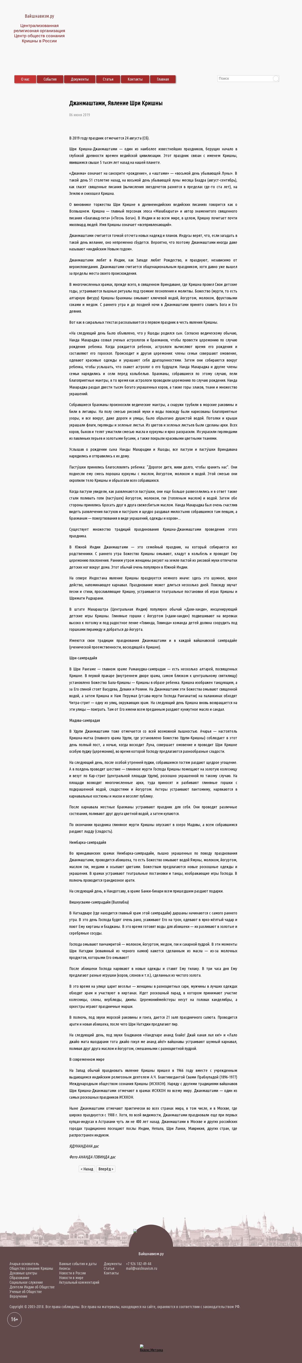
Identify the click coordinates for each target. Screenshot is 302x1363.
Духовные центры (23, 1273)
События (50, 79)
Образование (19, 1277)
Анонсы (64, 1268)
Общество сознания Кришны (31, 1268)
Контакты (135, 79)
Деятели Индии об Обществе (32, 1287)
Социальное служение (26, 1282)
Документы (80, 79)
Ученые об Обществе (26, 1291)
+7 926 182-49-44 (138, 1263)
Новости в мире (71, 1277)
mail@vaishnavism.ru (141, 1268)
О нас (25, 79)
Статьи (108, 79)
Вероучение (18, 1296)
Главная (163, 79)
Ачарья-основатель (24, 1263)
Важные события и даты (78, 1263)
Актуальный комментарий (79, 1282)
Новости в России (72, 1273)
